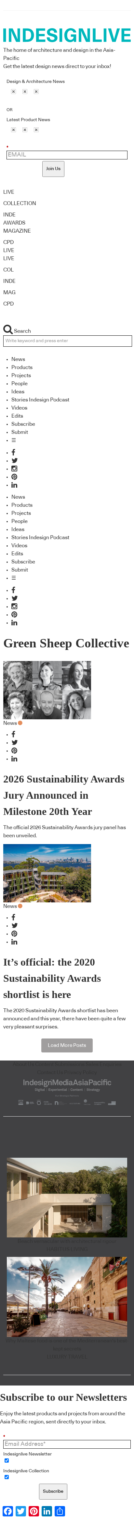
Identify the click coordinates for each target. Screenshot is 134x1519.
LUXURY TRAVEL (67, 1357)
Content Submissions (60, 1064)
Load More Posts (67, 1045)
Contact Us (50, 1072)
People (19, 383)
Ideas (17, 391)
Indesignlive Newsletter (27, 1454)
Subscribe (23, 424)
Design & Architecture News (36, 81)
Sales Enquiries (104, 1064)
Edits (17, 416)
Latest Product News (28, 120)
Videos (19, 408)
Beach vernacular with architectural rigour (67, 1241)
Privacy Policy (80, 1072)
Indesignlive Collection (26, 1471)
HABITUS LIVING (67, 1249)
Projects (21, 375)
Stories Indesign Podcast (40, 399)
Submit (19, 432)
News (18, 359)
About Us (23, 1064)
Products (22, 367)
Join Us (53, 169)
